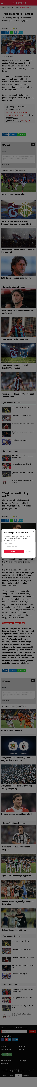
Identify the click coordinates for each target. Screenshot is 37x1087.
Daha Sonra (29, 551)
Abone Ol (14, 551)
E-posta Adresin (8, 543)
